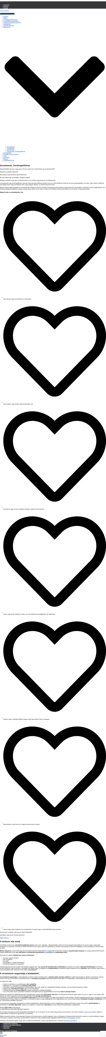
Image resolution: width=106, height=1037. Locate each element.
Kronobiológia (11, 147)
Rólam (5, 18)
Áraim (5, 156)
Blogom (5, 159)
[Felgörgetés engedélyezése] (1, 1033)
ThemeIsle (14, 1031)
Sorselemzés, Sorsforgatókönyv (16, 151)
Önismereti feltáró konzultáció (12, 22)
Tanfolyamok (7, 24)
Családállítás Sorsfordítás (10, 21)
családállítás (49, 952)
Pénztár (5, 8)
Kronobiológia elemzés (73, 1018)
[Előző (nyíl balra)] (0, 1036)
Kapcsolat (6, 5)
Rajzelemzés (10, 150)
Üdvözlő (5, 16)
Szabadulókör (7, 153)
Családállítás (10, 148)
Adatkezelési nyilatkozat (10, 1023)
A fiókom (5, 6)
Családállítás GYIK (8, 160)
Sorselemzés (88, 1012)
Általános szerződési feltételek (12, 1025)
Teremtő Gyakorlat (8, 25)
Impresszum (6, 1026)
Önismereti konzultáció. (70, 1020)
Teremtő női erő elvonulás (10, 154)
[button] (54, 145)
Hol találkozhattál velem (10, 19)
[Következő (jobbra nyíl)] (2, 1036)
